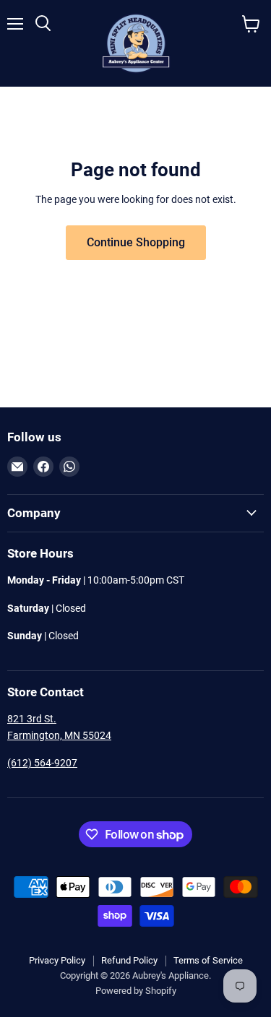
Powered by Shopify (135, 990)
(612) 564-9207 (42, 763)
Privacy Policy (57, 960)
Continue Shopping (136, 242)
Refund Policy (129, 960)
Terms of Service (208, 960)
